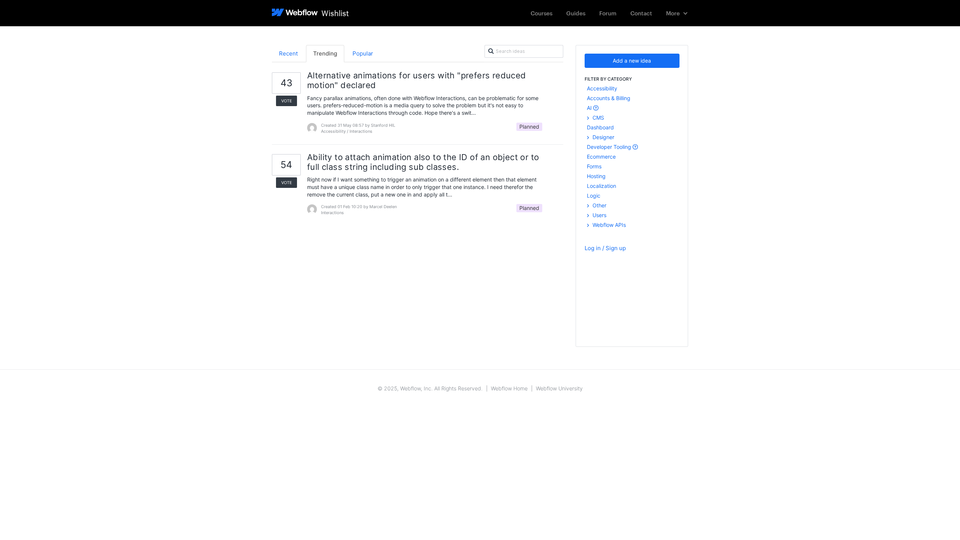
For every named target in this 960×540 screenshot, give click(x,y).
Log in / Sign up (605, 248)
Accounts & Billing (608, 98)
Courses (541, 13)
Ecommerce (601, 156)
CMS (597, 117)
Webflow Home (509, 388)
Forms (594, 166)
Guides (575, 13)
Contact (641, 13)
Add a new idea (632, 60)
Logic (593, 195)
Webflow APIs (608, 225)
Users (598, 215)
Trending (325, 53)
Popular (362, 53)
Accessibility (602, 88)
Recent (288, 53)
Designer (602, 137)
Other (598, 205)
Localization (601, 186)
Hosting (596, 176)
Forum (607, 13)
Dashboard (600, 127)
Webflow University (559, 388)
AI (590, 108)
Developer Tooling (610, 147)
